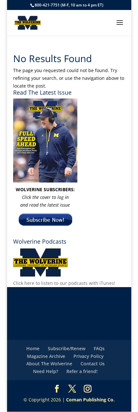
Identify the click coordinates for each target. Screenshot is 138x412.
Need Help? (45, 371)
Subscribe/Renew (66, 348)
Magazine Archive (46, 356)
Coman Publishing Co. (90, 400)
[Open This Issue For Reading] (45, 140)
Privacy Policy (88, 356)
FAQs (99, 348)
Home (32, 348)
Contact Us (93, 363)
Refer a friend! (82, 371)
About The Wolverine (49, 363)
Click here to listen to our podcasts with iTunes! (64, 283)
